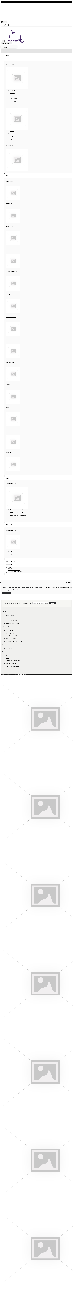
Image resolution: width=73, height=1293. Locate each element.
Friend (11, 139)
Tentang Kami (10, 633)
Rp (6, 24)
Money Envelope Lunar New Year (19, 515)
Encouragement (14, 98)
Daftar (10, 568)
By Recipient (10, 105)
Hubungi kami (10, 630)
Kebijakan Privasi (11, 638)
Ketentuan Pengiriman (12, 636)
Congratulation (14, 95)
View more (13, 101)
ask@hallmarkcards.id (12, 623)
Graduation (10, 362)
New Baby (9, 385)
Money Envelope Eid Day (17, 509)
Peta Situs (9, 648)
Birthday (12, 93)
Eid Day (8, 294)
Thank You (9, 430)
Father (11, 136)
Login (9, 567)
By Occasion (10, 64)
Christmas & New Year (13, 249)
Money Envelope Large (16, 512)
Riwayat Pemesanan (14, 570)
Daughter (12, 133)
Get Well (8, 339)
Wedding (9, 452)
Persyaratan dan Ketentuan (14, 641)
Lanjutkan (7, 593)
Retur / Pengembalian (12, 666)
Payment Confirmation (15, 571)
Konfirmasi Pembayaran (13, 660)
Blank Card (9, 145)
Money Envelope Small (16, 518)
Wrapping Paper (11, 530)
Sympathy (9, 407)
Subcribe (52, 603)
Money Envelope (11, 484)
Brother (12, 131)
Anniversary (13, 90)
